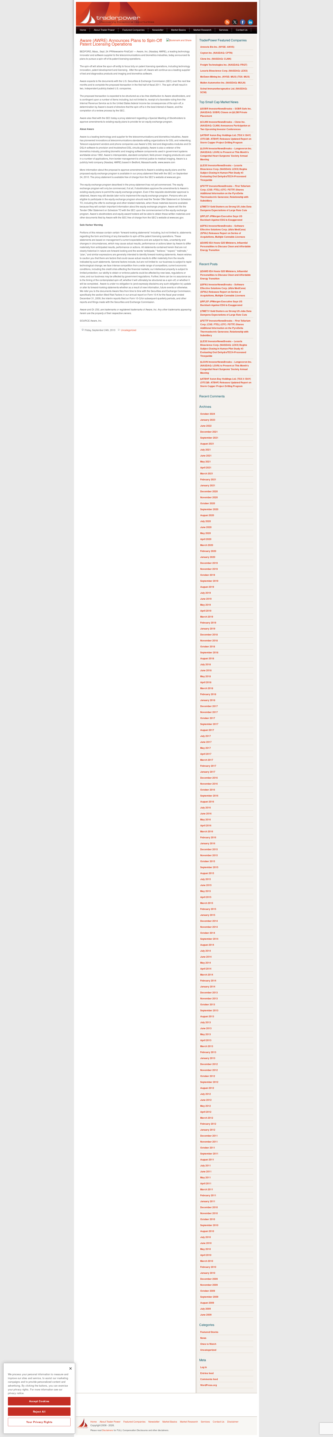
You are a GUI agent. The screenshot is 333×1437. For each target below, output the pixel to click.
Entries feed (207, 1373)
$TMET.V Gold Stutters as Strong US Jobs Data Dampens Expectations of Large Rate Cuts (225, 208)
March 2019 (206, 616)
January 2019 (207, 628)
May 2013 (205, 1034)
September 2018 (209, 652)
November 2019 (209, 569)
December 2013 (209, 992)
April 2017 (205, 754)
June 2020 (206, 527)
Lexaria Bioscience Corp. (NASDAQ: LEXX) (224, 70)
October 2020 (207, 503)
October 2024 (207, 413)
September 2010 (209, 1225)
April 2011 (205, 1183)
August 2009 (207, 1302)
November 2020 (209, 497)
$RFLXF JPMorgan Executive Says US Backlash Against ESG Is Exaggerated (221, 218)
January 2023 (207, 419)
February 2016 (208, 837)
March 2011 (206, 1189)
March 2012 (206, 1117)
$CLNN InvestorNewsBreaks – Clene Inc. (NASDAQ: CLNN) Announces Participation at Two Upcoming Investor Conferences (225, 125)
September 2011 (209, 1153)
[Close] (70, 1368)
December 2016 (209, 777)
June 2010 (206, 1243)
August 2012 (207, 1088)
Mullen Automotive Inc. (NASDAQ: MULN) (223, 82)
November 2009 (209, 1285)
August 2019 (207, 587)
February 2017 (208, 765)
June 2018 (206, 670)
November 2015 (209, 855)
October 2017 (207, 718)
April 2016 (205, 825)
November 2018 (209, 640)
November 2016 (209, 783)
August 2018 (207, 658)
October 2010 (207, 1219)
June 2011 (206, 1171)
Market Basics (178, 29)
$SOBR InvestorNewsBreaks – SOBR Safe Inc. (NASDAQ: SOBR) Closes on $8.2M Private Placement (225, 112)
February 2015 (208, 909)
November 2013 (209, 998)
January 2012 (207, 1129)
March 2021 (206, 473)
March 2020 (206, 545)
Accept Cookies (39, 1401)
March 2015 (206, 903)
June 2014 (206, 956)
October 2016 (207, 789)
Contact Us (241, 29)
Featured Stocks (209, 1332)
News (203, 1338)
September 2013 (209, 1010)
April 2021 (205, 467)
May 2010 (205, 1249)
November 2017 (209, 712)
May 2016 (205, 819)
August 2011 (207, 1159)
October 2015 (207, 861)
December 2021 (209, 431)
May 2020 (205, 533)
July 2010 (205, 1237)
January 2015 (207, 915)
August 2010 (207, 1231)
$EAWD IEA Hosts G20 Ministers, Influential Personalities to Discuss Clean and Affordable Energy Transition (225, 246)
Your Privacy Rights (39, 1422)
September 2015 (209, 867)
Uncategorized (128, 330)
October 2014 (207, 933)
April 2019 (205, 610)
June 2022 (206, 425)
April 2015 (205, 897)
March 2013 (206, 1046)
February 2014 (208, 980)
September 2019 (209, 581)
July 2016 (205, 807)
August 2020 (207, 515)
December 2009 (209, 1279)
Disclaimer (232, 1421)
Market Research (202, 29)
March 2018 (206, 688)
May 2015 (205, 891)
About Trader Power (104, 29)
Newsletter (157, 29)
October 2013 (207, 1004)
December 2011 (209, 1135)
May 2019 (205, 604)
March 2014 (206, 974)
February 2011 (208, 1195)
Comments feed (209, 1379)
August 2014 (207, 944)
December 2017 (209, 706)
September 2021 (209, 437)
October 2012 (207, 1076)
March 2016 (206, 831)
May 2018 (205, 676)
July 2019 (205, 592)
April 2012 (205, 1111)
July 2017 (205, 736)
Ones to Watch (208, 1344)
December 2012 (209, 1064)
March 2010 (206, 1261)
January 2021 (207, 485)
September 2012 (209, 1082)
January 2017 (207, 771)
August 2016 (207, 801)
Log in (203, 1367)
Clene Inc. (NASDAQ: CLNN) (215, 58)
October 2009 (207, 1290)
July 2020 (205, 521)
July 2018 (205, 664)
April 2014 (205, 968)
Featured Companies (133, 29)
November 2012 (209, 1070)
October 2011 (207, 1147)
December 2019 (209, 563)
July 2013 (205, 1022)
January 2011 (207, 1201)
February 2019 (208, 622)
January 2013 (207, 1058)
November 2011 (209, 1141)
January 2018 (207, 700)
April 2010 (205, 1255)
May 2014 (205, 962)
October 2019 (207, 575)
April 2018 (205, 682)
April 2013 (205, 1040)
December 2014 (209, 921)
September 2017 (209, 724)
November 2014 (209, 927)
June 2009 (206, 1314)
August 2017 (207, 730)
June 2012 (206, 1100)
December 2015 (209, 849)
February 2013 (208, 1052)
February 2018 (208, 694)
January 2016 (207, 843)
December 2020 (209, 491)
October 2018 (207, 646)
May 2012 (205, 1106)
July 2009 (205, 1308)
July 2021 (205, 449)
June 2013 (206, 1028)
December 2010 (209, 1207)
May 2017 (205, 748)
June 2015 (206, 885)
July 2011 (205, 1165)
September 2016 (209, 795)
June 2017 (206, 742)
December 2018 (209, 634)
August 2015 (207, 873)
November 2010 (209, 1213)
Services (223, 29)
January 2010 (207, 1273)
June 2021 (206, 455)
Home (83, 29)
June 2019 (206, 598)
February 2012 (208, 1123)
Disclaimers (107, 1430)
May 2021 (205, 461)
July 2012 (205, 1094)
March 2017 (206, 760)
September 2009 (209, 1296)
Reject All (39, 1411)
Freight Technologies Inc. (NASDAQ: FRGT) (223, 64)
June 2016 (206, 813)
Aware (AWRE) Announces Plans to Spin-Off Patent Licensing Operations (121, 42)
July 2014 (205, 950)
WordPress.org (208, 1385)
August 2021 (207, 443)
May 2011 (205, 1177)
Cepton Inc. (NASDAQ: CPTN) (216, 52)
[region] (39, 1398)
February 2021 (208, 479)
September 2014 (209, 938)
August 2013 (207, 1016)
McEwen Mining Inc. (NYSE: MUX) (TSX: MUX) (225, 76)
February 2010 (208, 1267)
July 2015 (205, 879)
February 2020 (208, 551)
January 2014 (207, 986)
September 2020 (209, 509)
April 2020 (205, 539)
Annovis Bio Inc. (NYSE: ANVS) (217, 46)
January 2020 (207, 557)
